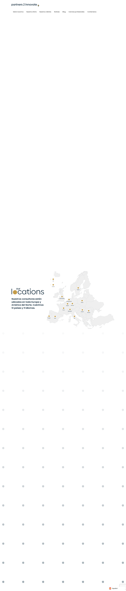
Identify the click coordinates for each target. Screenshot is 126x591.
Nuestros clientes (45, 12)
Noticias (57, 12)
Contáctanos (91, 12)
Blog (64, 12)
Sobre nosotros (18, 12)
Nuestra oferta (31, 12)
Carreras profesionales (76, 12)
